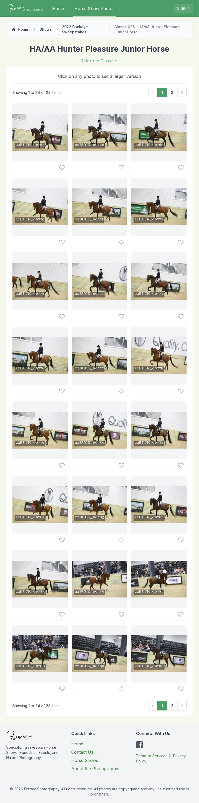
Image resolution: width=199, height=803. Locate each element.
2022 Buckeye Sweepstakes (75, 29)
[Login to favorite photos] (62, 167)
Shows (46, 29)
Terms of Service (151, 756)
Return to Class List (100, 60)
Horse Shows (84, 760)
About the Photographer (95, 768)
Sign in (183, 8)
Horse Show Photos (94, 8)
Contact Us (82, 752)
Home (58, 8)
